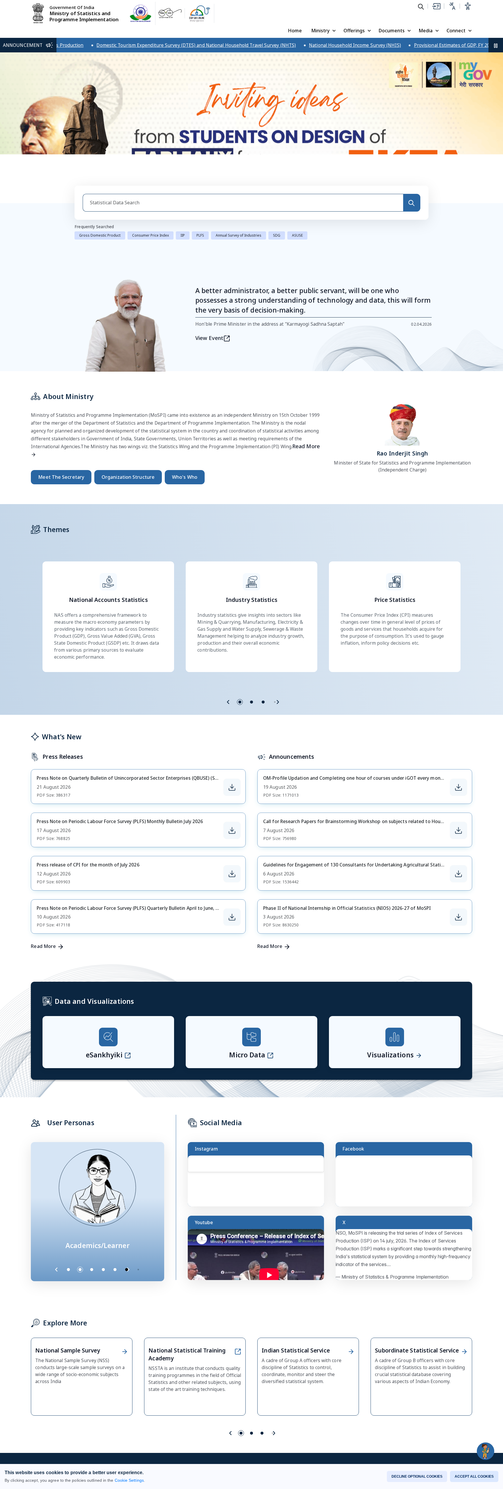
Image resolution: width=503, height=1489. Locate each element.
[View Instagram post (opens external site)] (258, 1183)
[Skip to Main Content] (436, 6)
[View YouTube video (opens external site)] (258, 1257)
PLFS (200, 235)
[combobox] (243, 203)
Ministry (320, 30)
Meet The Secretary (61, 477)
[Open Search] (420, 6)
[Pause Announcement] (495, 45)
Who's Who (184, 477)
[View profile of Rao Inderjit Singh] (402, 423)
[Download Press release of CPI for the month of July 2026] (232, 873)
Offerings (354, 30)
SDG (276, 235)
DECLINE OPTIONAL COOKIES (417, 1476)
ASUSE (297, 235)
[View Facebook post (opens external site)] (406, 1183)
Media (426, 30)
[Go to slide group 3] (263, 702)
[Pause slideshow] (141, 1269)
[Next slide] (278, 702)
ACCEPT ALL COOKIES (474, 1476)
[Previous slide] (228, 702)
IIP (182, 235)
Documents (392, 30)
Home (295, 30)
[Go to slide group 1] (240, 702)
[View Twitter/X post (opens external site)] (406, 1257)
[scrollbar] (322, 1168)
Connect (456, 30)
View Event (209, 337)
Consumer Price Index (150, 235)
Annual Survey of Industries (238, 235)
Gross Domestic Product (100, 235)
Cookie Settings (129, 1480)
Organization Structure (128, 477)
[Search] (411, 203)
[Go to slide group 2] (251, 702)
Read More (43, 946)
